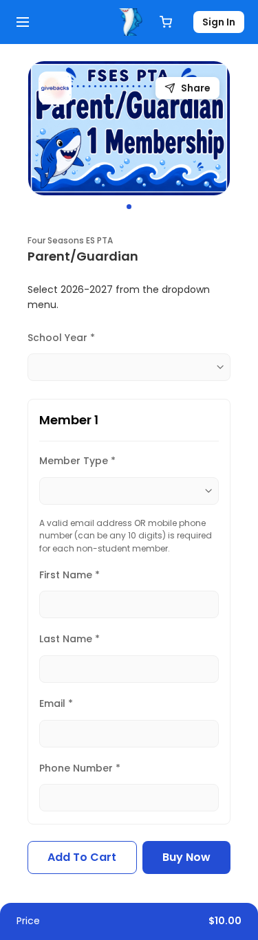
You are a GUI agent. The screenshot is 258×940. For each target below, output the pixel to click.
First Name (69, 575)
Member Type (77, 461)
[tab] (129, 206)
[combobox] (129, 367)
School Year (61, 338)
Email (56, 703)
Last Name (69, 639)
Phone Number (79, 768)
